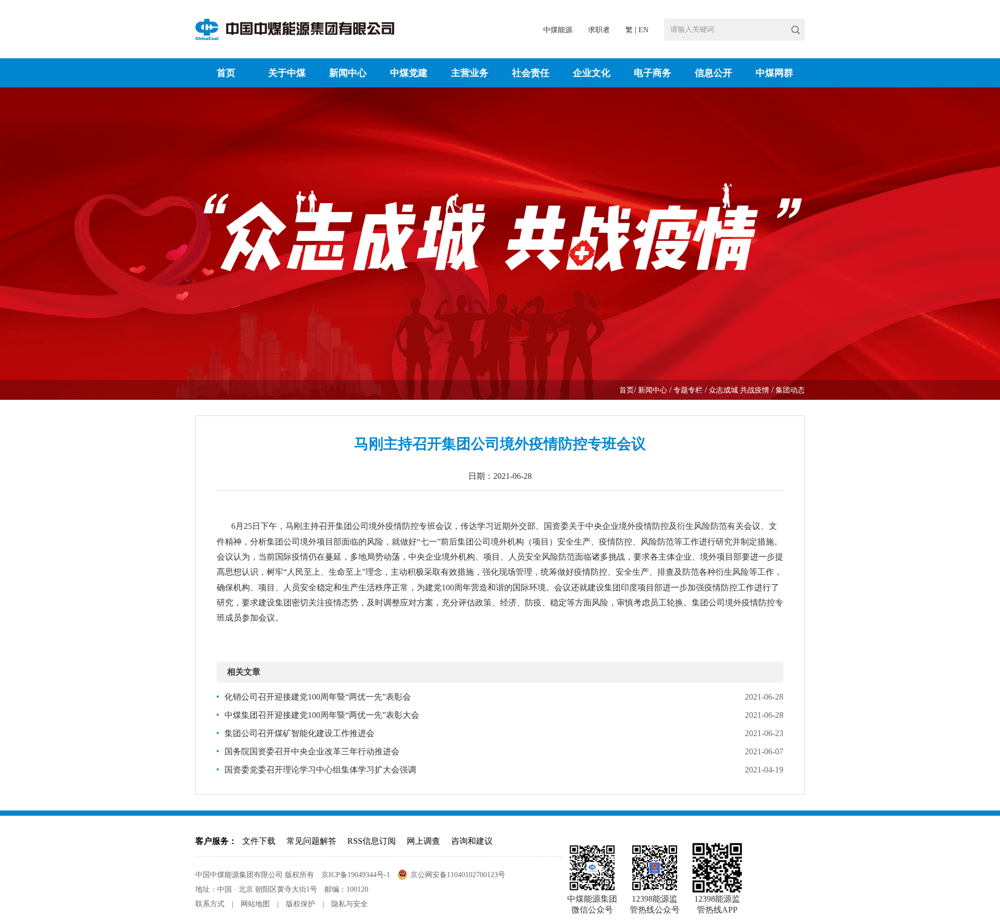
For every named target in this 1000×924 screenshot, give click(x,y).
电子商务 (652, 73)
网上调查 (423, 841)
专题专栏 (689, 390)
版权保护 (300, 904)
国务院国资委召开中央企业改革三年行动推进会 (311, 751)
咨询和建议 (472, 841)
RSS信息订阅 (371, 841)
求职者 (599, 30)
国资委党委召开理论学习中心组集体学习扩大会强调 (320, 769)
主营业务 (470, 73)
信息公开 (713, 73)
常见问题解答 (311, 841)
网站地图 (255, 904)
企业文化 (591, 73)
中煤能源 (557, 30)
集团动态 (790, 390)
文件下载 (259, 841)
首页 (226, 73)
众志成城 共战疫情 (740, 390)
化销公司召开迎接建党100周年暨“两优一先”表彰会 (317, 696)
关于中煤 (287, 73)
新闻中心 (348, 73)
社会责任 (530, 73)
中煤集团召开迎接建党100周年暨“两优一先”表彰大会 (321, 715)
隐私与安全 (349, 904)
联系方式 (209, 904)
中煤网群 (774, 73)
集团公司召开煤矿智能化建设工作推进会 (299, 733)
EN (643, 30)
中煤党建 (409, 73)
